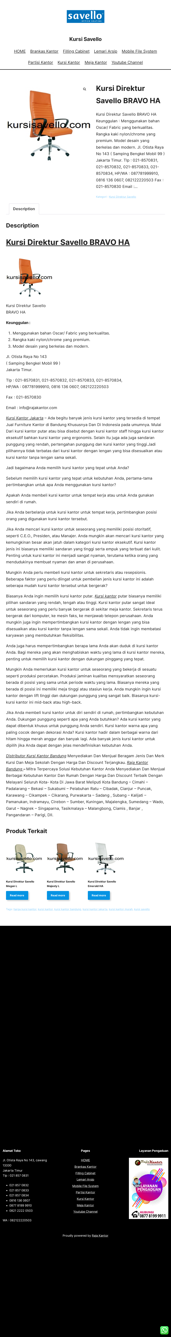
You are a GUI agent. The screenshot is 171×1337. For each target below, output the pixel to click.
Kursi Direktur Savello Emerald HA (102, 884)
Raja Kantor (100, 1235)
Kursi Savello (85, 39)
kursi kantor (45, 909)
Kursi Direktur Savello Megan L (20, 884)
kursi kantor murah (121, 909)
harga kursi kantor (25, 909)
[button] (85, 89)
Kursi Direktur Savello (122, 196)
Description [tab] (24, 209)
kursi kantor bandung (67, 909)
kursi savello (142, 909)
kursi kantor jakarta (95, 909)
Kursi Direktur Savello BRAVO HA (68, 242)
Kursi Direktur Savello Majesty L (61, 884)
